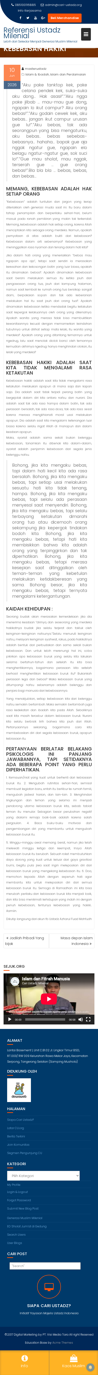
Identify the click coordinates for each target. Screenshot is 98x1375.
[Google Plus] (43, 18)
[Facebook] (20, 18)
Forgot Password (19, 1200)
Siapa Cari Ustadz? (20, 1120)
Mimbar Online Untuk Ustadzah (61, 10)
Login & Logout (17, 1192)
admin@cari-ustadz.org (63, 5)
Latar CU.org (15, 1128)
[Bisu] (80, 1019)
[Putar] (9, 1019)
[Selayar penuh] (88, 1019)
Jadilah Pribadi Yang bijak (24, 941)
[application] (49, 998)
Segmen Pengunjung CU (24, 1153)
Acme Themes (62, 1343)
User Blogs (14, 1243)
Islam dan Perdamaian (68, 74)
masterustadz (35, 68)
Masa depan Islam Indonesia (77, 941)
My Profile (13, 1185)
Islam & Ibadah (37, 74)
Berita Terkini (16, 1136)
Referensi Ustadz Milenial (32, 33)
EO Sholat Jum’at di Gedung (27, 1226)
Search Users (16, 1235)
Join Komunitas (18, 1145)
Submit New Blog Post (23, 1208)
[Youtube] (35, 18)
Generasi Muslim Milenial (24, 1218)
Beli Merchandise (65, 18)
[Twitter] (28, 18)
